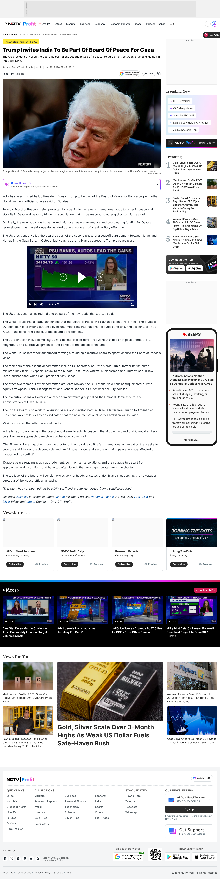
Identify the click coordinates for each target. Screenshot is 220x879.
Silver (6, 501)
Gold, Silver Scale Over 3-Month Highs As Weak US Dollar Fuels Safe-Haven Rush (105, 735)
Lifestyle (39, 812)
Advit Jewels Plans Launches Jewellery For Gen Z (76, 630)
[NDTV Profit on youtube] (31, 858)
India (98, 801)
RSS (69, 872)
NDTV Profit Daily (72, 551)
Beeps (138, 23)
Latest (58, 23)
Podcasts (131, 806)
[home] (22, 22)
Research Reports (120, 23)
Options (11, 823)
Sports (99, 806)
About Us (8, 872)
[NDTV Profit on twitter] (11, 858)
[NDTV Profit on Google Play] (177, 856)
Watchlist (13, 801)
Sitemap (58, 872)
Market (60, 496)
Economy (100, 23)
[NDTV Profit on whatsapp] (37, 858)
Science (70, 812)
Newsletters (133, 795)
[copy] (159, 73)
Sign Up (189, 809)
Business (85, 23)
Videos (99, 812)
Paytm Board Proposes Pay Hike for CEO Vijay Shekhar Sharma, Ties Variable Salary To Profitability (25, 742)
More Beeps (191, 439)
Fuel (137, 496)
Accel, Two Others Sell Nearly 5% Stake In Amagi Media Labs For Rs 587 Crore (191, 740)
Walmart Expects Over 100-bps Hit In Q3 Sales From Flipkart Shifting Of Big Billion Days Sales (190, 697)
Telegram (131, 801)
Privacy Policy (42, 872)
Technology (72, 806)
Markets (71, 23)
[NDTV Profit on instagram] (18, 858)
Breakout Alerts (16, 806)
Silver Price (72, 817)
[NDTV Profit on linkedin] (24, 858)
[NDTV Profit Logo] (20, 778)
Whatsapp (131, 812)
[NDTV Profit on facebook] (5, 858)
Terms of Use (23, 872)
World (39, 67)
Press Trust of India (22, 67)
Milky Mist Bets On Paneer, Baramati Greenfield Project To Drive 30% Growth (190, 632)
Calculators (41, 824)
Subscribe (15, 564)
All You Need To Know (20, 551)
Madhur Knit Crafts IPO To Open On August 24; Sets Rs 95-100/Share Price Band (27, 697)
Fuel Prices (102, 817)
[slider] (81, 300)
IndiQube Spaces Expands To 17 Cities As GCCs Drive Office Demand (137, 630)
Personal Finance (155, 23)
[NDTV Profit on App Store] (204, 856)
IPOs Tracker (15, 828)
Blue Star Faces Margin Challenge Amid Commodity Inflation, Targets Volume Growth (26, 632)
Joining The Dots (181, 551)
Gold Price (40, 817)
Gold (145, 496)
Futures (11, 817)
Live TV (45, 23)
